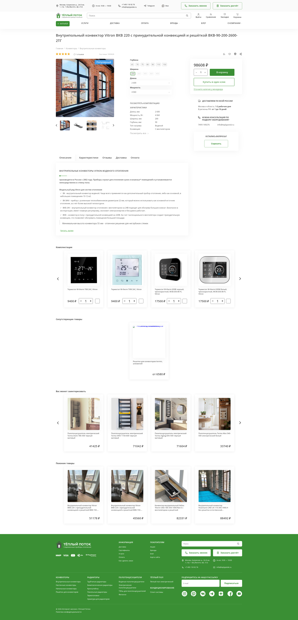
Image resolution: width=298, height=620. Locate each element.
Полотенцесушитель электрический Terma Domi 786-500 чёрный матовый (83, 435)
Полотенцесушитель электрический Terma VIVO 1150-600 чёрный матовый (127, 435)
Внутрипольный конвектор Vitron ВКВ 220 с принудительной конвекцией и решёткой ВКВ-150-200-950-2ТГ (126, 508)
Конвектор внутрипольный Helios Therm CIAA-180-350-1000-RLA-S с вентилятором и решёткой (169, 507)
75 (142, 64)
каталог (64, 23)
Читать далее (66, 230)
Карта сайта (155, 557)
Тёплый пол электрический (161, 581)
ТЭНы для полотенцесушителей (132, 591)
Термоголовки (93, 595)
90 (153, 64)
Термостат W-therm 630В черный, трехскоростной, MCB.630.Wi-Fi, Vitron (169, 291)
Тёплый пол (156, 577)
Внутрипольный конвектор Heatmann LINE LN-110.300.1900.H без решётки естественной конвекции (213, 508)
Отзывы (107, 157)
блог (203, 23)
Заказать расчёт (229, 5)
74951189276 (204, 125)
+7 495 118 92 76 (128, 4)
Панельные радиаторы (97, 592)
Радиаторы (93, 577)
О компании (234, 23)
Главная (59, 48)
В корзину (222, 72)
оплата (145, 23)
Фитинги (122, 594)
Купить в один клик (214, 81)
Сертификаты (124, 550)
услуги (84, 23)
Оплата (135, 157)
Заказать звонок (197, 5)
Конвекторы (71, 48)
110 (158, 64)
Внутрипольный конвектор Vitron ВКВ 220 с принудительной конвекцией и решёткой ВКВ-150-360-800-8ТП (82, 508)
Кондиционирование (162, 588)
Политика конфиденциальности (68, 612)
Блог (152, 554)
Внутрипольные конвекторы (93, 48)
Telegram (151, 6)
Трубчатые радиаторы (96, 581)
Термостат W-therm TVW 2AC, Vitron (126, 289)
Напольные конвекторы (66, 588)
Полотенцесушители (130, 577)
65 (132, 64)
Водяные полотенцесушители (131, 581)
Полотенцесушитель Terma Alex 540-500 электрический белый (214, 434)
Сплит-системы (156, 592)
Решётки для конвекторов (67, 592)
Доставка (121, 157)
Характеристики (88, 157)
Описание (65, 157)
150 (164, 64)
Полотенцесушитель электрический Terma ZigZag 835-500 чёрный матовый (170, 435)
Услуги (121, 554)
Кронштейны (93, 588)
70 (137, 64)
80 (148, 64)
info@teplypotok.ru (129, 7)
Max (167, 6)
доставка (115, 23)
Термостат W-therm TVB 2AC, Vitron (82, 289)
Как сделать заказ (126, 561)
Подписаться (231, 583)
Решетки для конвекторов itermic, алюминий (148, 362)
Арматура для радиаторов (98, 599)
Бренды (174, 23)
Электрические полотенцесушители (127, 586)
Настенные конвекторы (66, 585)
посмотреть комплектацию (145, 103)
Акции (152, 547)
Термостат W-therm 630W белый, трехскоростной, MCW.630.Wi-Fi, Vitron (212, 291)
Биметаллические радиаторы (99, 585)
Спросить (216, 143)
